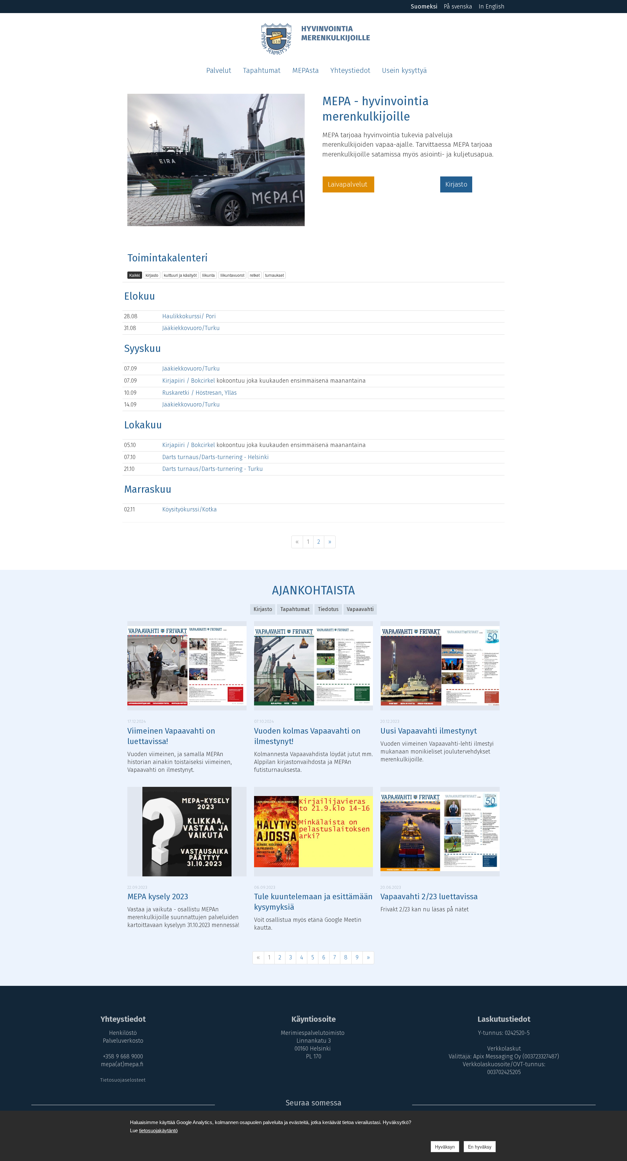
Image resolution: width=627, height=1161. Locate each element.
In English (492, 6)
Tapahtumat (262, 70)
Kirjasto (456, 184)
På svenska (458, 6)
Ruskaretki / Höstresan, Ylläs (199, 392)
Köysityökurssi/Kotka (189, 509)
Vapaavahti (360, 609)
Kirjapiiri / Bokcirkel (189, 380)
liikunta (208, 275)
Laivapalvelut (348, 184)
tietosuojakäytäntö (158, 1130)
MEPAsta (305, 70)
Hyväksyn (445, 1146)
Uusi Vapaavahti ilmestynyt (428, 731)
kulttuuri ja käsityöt (180, 275)
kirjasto (152, 275)
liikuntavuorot (232, 275)
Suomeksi (424, 6)
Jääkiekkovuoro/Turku (191, 328)
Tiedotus (328, 609)
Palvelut (218, 70)
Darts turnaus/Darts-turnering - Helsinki (215, 457)
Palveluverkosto (123, 1040)
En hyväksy (479, 1146)
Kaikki (134, 275)
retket (255, 275)
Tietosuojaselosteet (123, 1080)
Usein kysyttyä (404, 70)
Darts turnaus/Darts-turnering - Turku (212, 469)
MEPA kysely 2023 (157, 896)
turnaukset (274, 275)
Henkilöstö (123, 1033)
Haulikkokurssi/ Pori (189, 316)
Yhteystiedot (350, 70)
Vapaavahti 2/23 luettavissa (429, 896)
